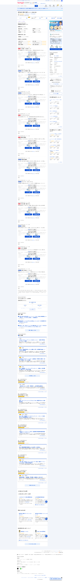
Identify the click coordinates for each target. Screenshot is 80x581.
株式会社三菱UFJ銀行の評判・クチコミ (39, 554)
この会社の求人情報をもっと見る (42, 391)
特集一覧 (54, 6)
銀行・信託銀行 (56, 55)
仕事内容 (23, 226)
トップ (20, 18)
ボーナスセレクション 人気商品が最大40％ (39, 3)
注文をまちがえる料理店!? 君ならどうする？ (24, 0)
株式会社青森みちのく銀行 (23, 395)
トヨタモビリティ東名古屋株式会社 (25, 497)
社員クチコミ (33, 18)
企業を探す (46, 6)
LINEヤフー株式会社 (19, 572)
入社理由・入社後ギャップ (26, 48)
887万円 (58, 142)
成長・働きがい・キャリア (27, 270)
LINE (22, 568)
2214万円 (58, 108)
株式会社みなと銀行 (22, 380)
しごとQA (50, 6)
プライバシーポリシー (24, 577)
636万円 (58, 136)
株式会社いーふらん (24, 531)
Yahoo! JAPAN (47, 0)
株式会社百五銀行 (21, 456)
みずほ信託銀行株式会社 (39, 497)
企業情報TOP (26, 554)
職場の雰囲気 (23, 137)
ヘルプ (51, 0)
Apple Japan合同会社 (41, 531)
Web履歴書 (27, 559)
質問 (46, 18)
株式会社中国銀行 (21, 441)
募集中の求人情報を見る (40, 504)
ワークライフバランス (26, 93)
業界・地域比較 (59, 18)
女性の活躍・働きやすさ (25, 203)
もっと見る (60, 76)
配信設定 (31, 559)
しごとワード (35, 564)
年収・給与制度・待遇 (26, 70)
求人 (28, 18)
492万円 (58, 159)
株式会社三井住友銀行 (22, 426)
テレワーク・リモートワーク (27, 181)
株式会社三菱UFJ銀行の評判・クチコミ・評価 (24, 47)
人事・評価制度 (24, 248)
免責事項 (46, 577)
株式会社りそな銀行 (22, 471)
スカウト (57, 6)
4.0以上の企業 (27, 15)
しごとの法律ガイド (25, 564)
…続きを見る (29, 519)
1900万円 (58, 124)
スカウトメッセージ (19, 559)
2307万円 (58, 103)
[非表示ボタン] (61, 577)
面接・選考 (53, 18)
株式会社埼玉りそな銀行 (22, 410)
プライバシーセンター (30, 577)
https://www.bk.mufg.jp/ (57, 61)
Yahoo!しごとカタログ (21, 554)
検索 (61, 0)
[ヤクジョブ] (56, 31)
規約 (35, 577)
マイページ (61, 6)
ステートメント (41, 577)
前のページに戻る (22, 21)
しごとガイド (31, 564)
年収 (41, 18)
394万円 (58, 154)
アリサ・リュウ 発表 (59, 0)
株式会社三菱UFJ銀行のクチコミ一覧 (50, 554)
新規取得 (36, 2)
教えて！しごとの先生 (20, 564)
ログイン (31, 3)
